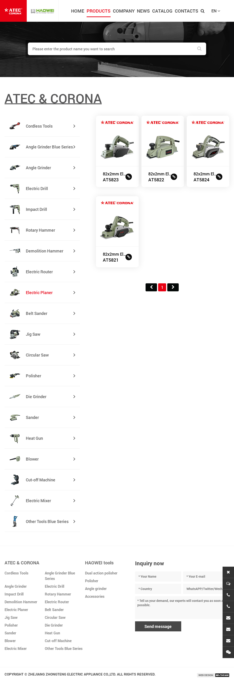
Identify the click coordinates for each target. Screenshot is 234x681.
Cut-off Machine (58, 640)
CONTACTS (186, 11)
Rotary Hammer (58, 594)
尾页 (173, 287)
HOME (77, 11)
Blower (10, 640)
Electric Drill (54, 586)
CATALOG (162, 11)
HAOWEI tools (99, 563)
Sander (10, 632)
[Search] (199, 49)
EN (214, 10)
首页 (151, 287)
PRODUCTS (99, 11)
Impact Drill (14, 594)
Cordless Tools (16, 573)
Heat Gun (52, 632)
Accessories (94, 596)
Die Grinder (54, 625)
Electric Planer (16, 609)
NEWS (143, 11)
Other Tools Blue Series (63, 648)
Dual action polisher (101, 573)
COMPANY (124, 11)
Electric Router (57, 601)
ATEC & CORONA (22, 563)
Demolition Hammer (21, 601)
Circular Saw (55, 617)
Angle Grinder (16, 586)
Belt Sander (54, 609)
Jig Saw (11, 617)
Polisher (11, 625)
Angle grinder (96, 588)
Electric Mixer (16, 648)
